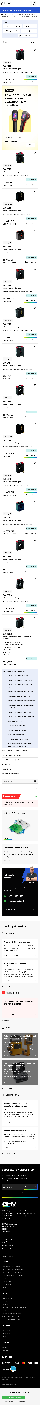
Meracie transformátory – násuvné (19, 675)
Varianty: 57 (7, 397)
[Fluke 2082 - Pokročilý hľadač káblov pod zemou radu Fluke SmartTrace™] (20, 1045)
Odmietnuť (22, 1402)
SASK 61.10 (7, 518)
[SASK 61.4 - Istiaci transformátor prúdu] (20, 545)
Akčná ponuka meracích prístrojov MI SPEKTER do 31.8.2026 (19, 803)
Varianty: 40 (7, 359)
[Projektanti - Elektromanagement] (20, 948)
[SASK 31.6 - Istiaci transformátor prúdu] (20, 196)
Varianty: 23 (7, 630)
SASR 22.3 (7, 634)
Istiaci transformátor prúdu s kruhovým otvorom (17, 637)
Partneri (6, 1326)
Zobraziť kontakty (8, 1256)
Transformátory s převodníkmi (17, 730)
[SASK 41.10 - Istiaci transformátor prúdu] (20, 235)
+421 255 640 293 (7, 1239)
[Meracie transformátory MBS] (20, 1138)
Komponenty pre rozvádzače (11, 1272)
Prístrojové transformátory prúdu (14, 671)
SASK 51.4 (7, 401)
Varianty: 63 (7, 281)
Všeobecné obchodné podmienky (12, 1316)
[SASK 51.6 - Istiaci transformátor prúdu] (20, 429)
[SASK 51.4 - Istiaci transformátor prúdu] (20, 390)
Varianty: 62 (7, 591)
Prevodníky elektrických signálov (12, 760)
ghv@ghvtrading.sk (16, 901)
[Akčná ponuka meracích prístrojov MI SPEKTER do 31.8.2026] (20, 1008)
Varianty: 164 (8, 475)
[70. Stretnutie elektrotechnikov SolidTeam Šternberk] (20, 971)
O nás (4, 1294)
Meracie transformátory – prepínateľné (20, 691)
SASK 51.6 (7, 440)
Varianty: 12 (7, 62)
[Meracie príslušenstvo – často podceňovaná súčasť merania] (20, 1113)
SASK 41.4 (7, 285)
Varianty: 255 (8, 320)
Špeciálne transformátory (16, 735)
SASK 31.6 (7, 208)
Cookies (4, 1347)
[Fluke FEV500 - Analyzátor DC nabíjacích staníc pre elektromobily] (20, 1072)
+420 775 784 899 (15, 896)
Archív (4, 1287)
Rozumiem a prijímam (13, 1398)
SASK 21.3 (7, 66)
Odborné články (12, 1095)
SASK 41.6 (7, 324)
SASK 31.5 (7, 169)
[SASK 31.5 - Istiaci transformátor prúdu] (20, 158)
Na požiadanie (32, 76)
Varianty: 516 (8, 514)
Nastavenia (8, 1402)
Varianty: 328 (8, 204)
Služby (4, 1278)
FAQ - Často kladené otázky (11, 1319)
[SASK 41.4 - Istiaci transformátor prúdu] (20, 274)
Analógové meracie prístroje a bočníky (14, 751)
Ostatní (5, 1343)
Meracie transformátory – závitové (19, 696)
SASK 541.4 (7, 479)
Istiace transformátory (17, 725)
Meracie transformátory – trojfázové (19, 712)
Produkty (6, 1262)
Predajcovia (6, 1333)
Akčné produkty (7, 1281)
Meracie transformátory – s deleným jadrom (22, 700)
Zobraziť (7, 838)
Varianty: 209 (8, 436)
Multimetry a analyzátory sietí (11, 755)
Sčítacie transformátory (15, 721)
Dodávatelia (6, 1330)
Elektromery (6, 764)
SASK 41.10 (7, 246)
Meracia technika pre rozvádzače (12, 1275)
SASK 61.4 (7, 556)
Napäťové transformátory (10, 774)
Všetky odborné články (9, 1153)
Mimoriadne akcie (13, 993)
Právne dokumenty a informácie (12, 1313)
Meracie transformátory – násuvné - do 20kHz (20, 685)
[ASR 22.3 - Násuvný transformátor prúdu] (20, 622)
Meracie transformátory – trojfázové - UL (21, 716)
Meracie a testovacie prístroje (11, 1266)
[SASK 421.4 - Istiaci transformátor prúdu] (20, 351)
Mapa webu (5, 1350)
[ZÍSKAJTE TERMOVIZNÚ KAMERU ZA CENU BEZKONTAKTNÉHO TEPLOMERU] (20, 120)
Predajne (5, 1336)
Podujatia (10, 933)
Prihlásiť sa (7, 861)
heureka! (5, 1369)
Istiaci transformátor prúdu (12, 69)
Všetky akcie (6, 1020)
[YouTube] (10, 1357)
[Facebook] (3, 1357)
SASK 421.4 (8, 363)
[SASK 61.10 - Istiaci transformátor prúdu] (20, 506)
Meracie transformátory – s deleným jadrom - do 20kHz (22, 706)
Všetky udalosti (7, 986)
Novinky (9, 1027)
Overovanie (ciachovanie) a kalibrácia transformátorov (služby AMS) (20, 745)
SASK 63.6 (7, 595)
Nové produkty (7, 1284)
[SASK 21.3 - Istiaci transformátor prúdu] (20, 55)
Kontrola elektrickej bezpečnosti (12, 1269)
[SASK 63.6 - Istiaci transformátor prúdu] (20, 584)
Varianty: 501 (8, 243)
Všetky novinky (7, 1088)
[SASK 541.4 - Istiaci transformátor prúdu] (20, 468)
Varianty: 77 (7, 165)
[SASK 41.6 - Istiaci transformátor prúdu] (20, 313)
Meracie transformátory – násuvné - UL (20, 680)
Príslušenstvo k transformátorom (18, 739)
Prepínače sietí (7, 769)
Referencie (5, 1310)
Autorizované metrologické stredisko (14, 1307)
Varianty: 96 (7, 552)
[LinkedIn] (6, 1357)
